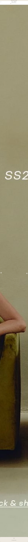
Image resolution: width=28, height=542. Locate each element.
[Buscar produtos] (10, 3)
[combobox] (14, 3)
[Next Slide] (26, 273)
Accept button (14, 540)
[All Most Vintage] (14, 273)
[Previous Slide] (1, 272)
